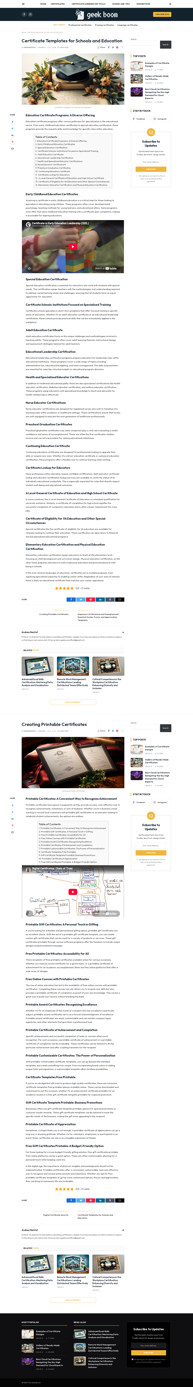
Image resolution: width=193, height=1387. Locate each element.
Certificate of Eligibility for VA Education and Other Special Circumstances (73, 181)
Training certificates (104, 25)
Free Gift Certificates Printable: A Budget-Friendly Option (69, 862)
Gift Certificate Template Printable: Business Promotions (68, 855)
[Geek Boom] (96, 14)
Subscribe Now (162, 14)
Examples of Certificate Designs (157, 64)
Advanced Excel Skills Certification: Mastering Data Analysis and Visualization (37, 682)
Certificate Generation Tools (89, 4)
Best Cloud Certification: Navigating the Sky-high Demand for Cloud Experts (157, 93)
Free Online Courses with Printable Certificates (63, 838)
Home (43, 4)
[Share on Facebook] (109, 47)
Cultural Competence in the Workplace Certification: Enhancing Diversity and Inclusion (106, 684)
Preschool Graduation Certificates (54, 168)
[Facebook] (12, 121)
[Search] (170, 4)
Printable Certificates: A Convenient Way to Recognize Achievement (73, 828)
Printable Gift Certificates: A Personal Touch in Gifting (67, 831)
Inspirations (143, 4)
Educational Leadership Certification (55, 158)
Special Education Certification (52, 147)
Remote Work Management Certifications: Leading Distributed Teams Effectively (72, 682)
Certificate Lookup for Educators (53, 174)
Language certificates (127, 25)
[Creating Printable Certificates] (73, 762)
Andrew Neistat (30, 47)
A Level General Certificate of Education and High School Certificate (71, 178)
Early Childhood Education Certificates (56, 144)
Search (134, 39)
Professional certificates (80, 25)
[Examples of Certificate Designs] (137, 65)
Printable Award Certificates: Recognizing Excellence (66, 841)
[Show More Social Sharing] (122, 47)
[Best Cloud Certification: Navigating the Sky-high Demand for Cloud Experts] (137, 91)
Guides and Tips (121, 4)
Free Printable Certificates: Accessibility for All (63, 835)
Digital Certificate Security (55, 1215)
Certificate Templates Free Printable (58, 852)
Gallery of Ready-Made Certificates (157, 77)
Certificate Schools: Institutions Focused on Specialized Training (68, 151)
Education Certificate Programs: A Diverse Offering (61, 141)
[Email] (12, 148)
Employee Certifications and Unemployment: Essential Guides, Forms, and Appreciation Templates (98, 617)
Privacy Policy (156, 179)
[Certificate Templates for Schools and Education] (73, 79)
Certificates (58, 4)
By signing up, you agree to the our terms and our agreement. (152, 178)
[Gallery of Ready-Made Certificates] (137, 78)
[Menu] (23, 4)
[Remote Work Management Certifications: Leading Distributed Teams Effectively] (73, 666)
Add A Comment (73, 702)
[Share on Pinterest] (117, 47)
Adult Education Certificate (50, 154)
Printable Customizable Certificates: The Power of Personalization (73, 848)
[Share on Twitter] (113, 47)
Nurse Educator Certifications (52, 164)
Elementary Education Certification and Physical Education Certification (72, 185)
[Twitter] (12, 128)
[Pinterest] (12, 141)
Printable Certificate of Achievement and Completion (66, 845)
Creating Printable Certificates (53, 614)
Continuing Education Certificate (54, 171)
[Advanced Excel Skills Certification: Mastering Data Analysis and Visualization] (38, 666)
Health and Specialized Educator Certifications (59, 161)
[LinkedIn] (12, 135)
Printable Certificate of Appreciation (59, 858)
